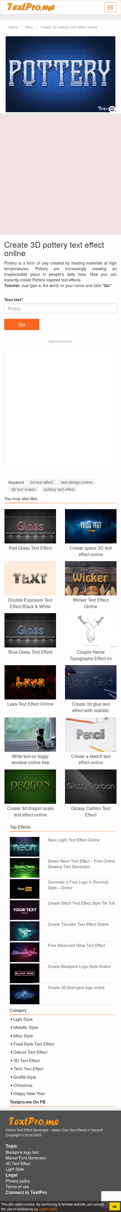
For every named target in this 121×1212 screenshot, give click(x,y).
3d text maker (23, 489)
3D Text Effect (27, 1060)
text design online (76, 482)
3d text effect (41, 482)
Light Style (23, 1019)
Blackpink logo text (22, 1152)
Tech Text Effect (28, 1068)
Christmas (23, 1085)
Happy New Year (29, 1093)
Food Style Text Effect (34, 1044)
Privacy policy (18, 1181)
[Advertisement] (60, 174)
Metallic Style (26, 1027)
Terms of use (17, 1186)
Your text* (13, 299)
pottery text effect (59, 489)
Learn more (48, 1208)
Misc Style (23, 1036)
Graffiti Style (25, 1077)
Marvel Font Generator (26, 1158)
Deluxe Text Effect (30, 1052)
